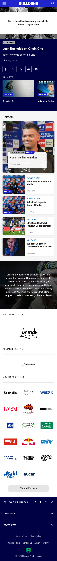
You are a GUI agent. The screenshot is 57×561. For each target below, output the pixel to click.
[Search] (52, 3)
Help (18, 543)
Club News (8, 43)
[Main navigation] (4, 3)
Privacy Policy (35, 536)
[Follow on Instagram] (52, 502)
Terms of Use (21, 536)
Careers (10, 543)
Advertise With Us (42, 543)
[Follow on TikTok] (35, 502)
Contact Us (27, 543)
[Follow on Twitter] (46, 502)
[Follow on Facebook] (40, 502)
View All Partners (28, 488)
